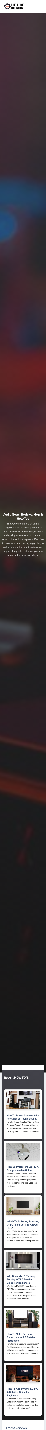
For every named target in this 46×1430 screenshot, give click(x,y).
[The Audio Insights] (15, 6)
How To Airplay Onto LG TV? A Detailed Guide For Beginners (22, 1392)
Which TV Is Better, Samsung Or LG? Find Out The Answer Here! (23, 1225)
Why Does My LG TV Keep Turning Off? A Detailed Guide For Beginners (21, 1279)
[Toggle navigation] (40, 6)
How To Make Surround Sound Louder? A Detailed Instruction (21, 1337)
